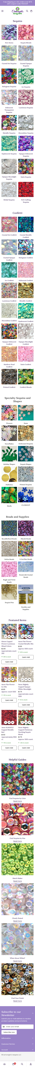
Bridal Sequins (9, 200)
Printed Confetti (9, 387)
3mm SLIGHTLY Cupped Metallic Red (7, 729)
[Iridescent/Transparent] (9, 97)
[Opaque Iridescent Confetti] (9, 331)
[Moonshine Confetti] (9, 310)
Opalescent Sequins (9, 154)
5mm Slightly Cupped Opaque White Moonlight (24, 686)
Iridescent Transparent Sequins (9, 109)
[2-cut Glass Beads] (26, 548)
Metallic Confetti (25, 301)
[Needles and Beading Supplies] (26, 594)
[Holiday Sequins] (9, 453)
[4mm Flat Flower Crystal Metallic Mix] (26, 631)
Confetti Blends (26, 387)
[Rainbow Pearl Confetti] (9, 354)
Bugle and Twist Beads (9, 581)
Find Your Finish (17, 998)
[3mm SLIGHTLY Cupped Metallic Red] (9, 717)
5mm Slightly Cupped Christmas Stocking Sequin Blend (25, 730)
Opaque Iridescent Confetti (9, 343)
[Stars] (26, 412)
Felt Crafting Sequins (26, 201)
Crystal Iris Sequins (9, 63)
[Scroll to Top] (31, 1057)
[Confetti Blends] (26, 376)
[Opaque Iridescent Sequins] (26, 143)
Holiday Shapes (9, 464)
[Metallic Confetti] (26, 290)
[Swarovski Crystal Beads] (26, 567)
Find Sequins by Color (17, 798)
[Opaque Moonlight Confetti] (26, 331)
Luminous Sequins (26, 107)
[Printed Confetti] (9, 376)
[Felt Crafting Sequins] (26, 189)
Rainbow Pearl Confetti (9, 365)
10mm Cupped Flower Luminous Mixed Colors (8, 643)
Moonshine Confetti (9, 320)
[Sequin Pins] (9, 592)
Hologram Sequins (9, 86)
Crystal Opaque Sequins (26, 64)
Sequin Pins (9, 602)
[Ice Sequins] (26, 76)
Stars (26, 423)
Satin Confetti (26, 364)
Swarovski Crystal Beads (26, 576)
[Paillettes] (9, 474)
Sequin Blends (26, 43)
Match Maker (17, 878)
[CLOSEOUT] (26, 494)
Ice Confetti (9, 280)
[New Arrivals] (9, 32)
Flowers (9, 423)
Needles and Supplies (25, 608)
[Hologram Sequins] (9, 76)
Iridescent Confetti (26, 280)
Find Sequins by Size (17, 838)
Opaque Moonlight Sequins (9, 178)
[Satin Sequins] (26, 166)
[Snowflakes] (9, 433)
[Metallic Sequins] (9, 122)
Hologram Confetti (26, 258)
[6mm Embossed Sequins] (26, 433)
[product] (4, 1064)
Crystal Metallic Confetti (26, 236)
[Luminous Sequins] (26, 97)
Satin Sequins (26, 177)
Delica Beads (9, 559)
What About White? (17, 958)
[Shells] (9, 495)
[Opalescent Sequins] (9, 143)
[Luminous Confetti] (9, 290)
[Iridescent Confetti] (26, 270)
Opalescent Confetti (25, 321)
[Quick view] (12, 636)
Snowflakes (9, 444)
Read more (17, 801)
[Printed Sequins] (26, 474)
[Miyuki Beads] (26, 528)
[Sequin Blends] (26, 32)
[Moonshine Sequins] (26, 122)
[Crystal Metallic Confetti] (26, 224)
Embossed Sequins (26, 444)
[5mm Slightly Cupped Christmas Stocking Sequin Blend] (26, 717)
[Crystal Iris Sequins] (9, 53)
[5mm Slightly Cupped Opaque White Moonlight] (26, 674)
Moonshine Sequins (25, 133)
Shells (9, 506)
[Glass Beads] (9, 528)
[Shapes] (26, 453)
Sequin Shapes (25, 464)
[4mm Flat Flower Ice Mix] (9, 674)
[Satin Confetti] (26, 354)
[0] (31, 11)
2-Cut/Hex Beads (25, 559)
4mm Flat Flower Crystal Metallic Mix (25, 642)
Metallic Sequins (9, 133)
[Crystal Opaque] (26, 53)
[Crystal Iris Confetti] (9, 224)
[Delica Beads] (9, 548)
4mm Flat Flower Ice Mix (8, 685)
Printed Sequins (26, 484)
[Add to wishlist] (5, 636)
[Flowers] (9, 412)
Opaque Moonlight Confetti (26, 343)
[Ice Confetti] (9, 270)
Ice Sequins (26, 87)
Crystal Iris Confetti (9, 235)
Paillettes (9, 485)
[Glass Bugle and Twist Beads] (9, 569)
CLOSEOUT (25, 505)
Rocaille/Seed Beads (9, 539)
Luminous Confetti (9, 301)
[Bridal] (9, 189)
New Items (9, 43)
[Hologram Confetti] (26, 247)
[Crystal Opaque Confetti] (9, 247)
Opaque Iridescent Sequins (26, 155)
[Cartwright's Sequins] (17, 11)
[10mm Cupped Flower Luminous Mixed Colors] (9, 631)
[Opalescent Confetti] (26, 311)
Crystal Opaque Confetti (9, 259)
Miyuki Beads (26, 539)
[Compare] (9, 636)
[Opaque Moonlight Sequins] (9, 166)
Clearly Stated (17, 918)
